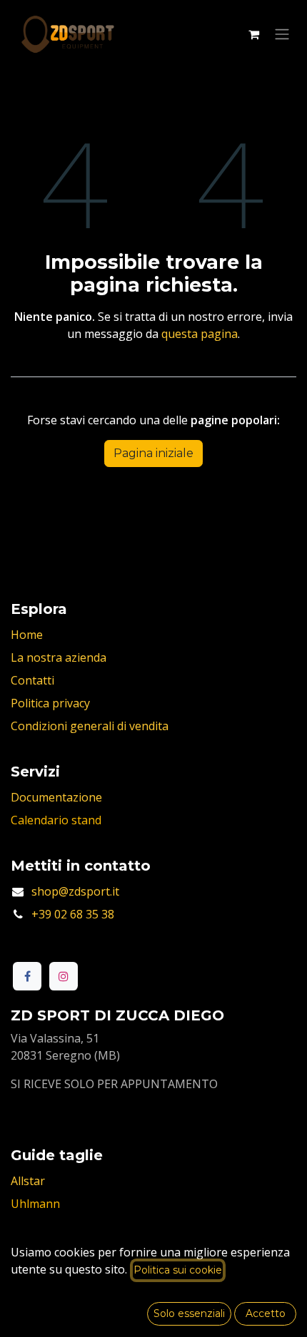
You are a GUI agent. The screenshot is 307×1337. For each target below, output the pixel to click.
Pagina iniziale (153, 453)
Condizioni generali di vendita (89, 726)
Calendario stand (56, 820)
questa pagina (199, 334)
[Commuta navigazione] (282, 34)
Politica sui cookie (178, 1270)
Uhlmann (35, 1204)
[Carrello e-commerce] (253, 34)
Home (27, 634)
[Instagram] (63, 976)
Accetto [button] (266, 1313)
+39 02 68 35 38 (72, 914)
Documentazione (56, 797)
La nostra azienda (58, 657)
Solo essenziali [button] (189, 1313)
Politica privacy (50, 703)
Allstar (28, 1181)
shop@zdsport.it (75, 891)
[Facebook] (27, 976)
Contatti (32, 680)
